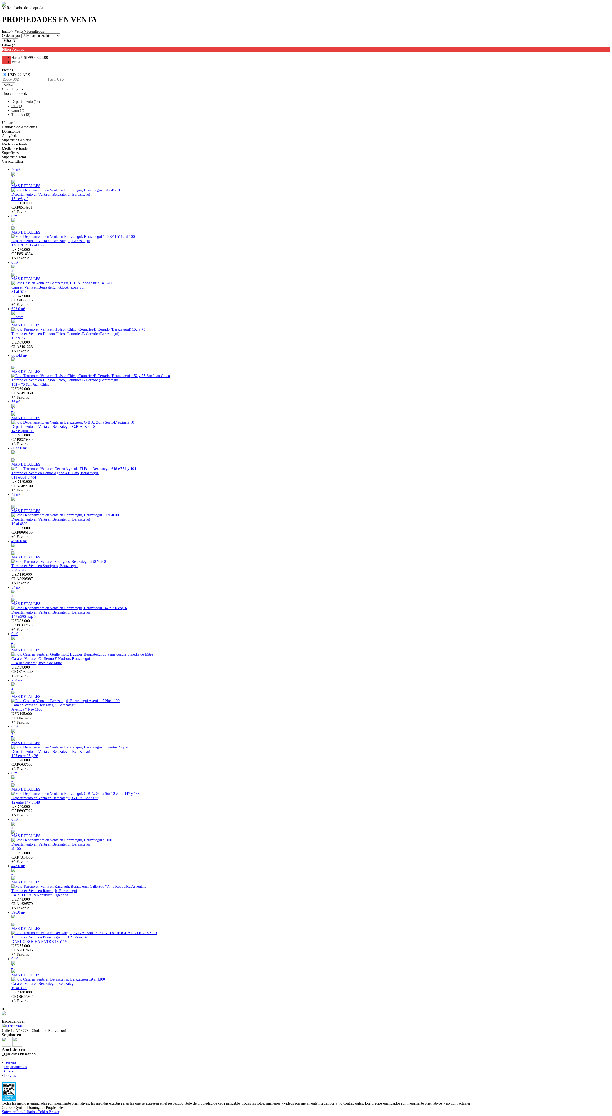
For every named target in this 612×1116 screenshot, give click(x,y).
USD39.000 (22, 671)
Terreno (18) (20, 114)
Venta (19, 31)
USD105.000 (22, 718)
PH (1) (16, 106)
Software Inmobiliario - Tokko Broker (30, 1112)
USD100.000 (22, 996)
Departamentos (15, 1067)
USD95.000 (22, 857)
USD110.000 (22, 207)
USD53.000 (22, 532)
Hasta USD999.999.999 (29, 58)
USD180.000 (22, 578)
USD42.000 (22, 300)
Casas (8, 1071)
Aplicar (8, 84)
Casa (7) (17, 110)
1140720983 (15, 1026)
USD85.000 (22, 439)
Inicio (6, 31)
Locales (10, 1075)
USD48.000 (22, 903)
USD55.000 (22, 950)
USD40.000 (22, 810)
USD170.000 (22, 486)
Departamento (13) (25, 102)
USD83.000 (22, 625)
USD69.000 (22, 346)
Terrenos (10, 1062)
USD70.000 (22, 253)
